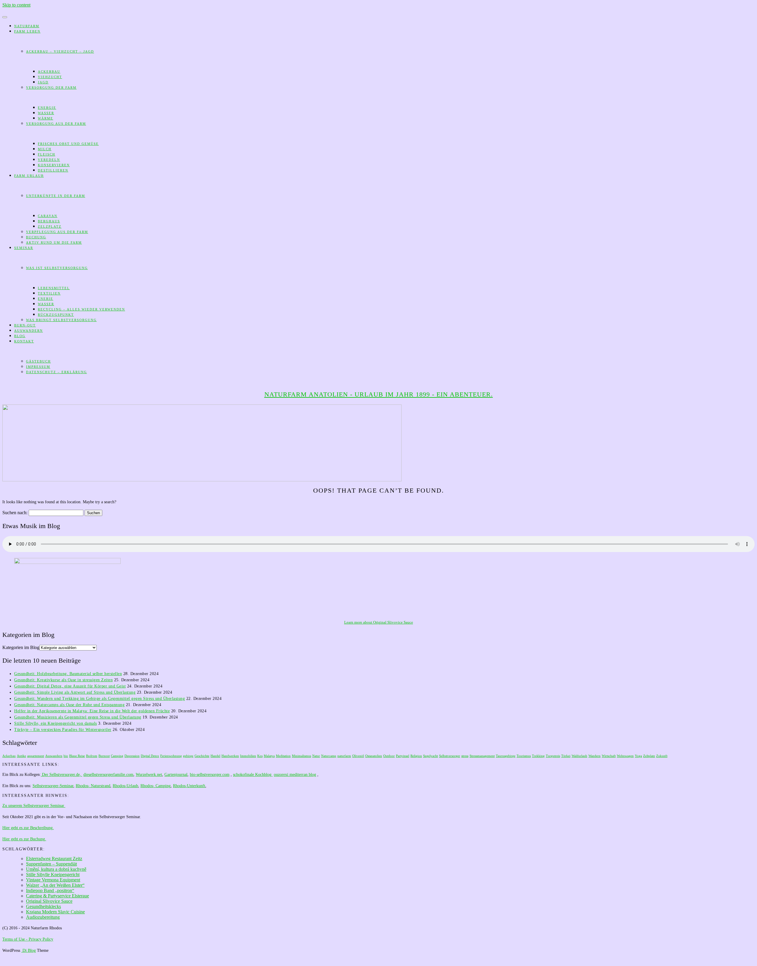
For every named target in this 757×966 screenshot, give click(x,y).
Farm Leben (27, 31)
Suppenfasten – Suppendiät (51, 863)
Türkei (565, 756)
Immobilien (248, 756)
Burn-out (25, 325)
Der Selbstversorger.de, (61, 774)
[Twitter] (9, 10)
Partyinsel (402, 756)
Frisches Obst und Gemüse (68, 143)
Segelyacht (430, 756)
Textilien (49, 293)
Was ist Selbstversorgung (57, 268)
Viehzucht (50, 77)
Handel (215, 756)
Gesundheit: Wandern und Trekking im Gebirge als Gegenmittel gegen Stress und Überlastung (99, 698)
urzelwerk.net (150, 774)
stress (464, 756)
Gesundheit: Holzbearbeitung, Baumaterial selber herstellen (68, 673)
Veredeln (49, 159)
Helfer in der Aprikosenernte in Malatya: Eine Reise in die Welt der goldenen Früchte (92, 711)
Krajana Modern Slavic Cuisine (55, 911)
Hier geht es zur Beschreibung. (28, 828)
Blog (19, 336)
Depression (132, 756)
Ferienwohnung (171, 756)
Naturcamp (328, 756)
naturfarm (344, 756)
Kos (260, 756)
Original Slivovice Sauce (49, 901)
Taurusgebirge (505, 756)
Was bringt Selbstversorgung (61, 320)
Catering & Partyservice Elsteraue (57, 895)
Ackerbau (49, 71)
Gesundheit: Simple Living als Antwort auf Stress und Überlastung (74, 692)
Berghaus (49, 221)
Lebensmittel (54, 288)
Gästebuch (38, 361)
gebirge (188, 756)
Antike (21, 756)
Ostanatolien (373, 756)
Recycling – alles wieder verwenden (81, 309)
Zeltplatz (649, 756)
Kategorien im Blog (20, 647)
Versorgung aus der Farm (56, 123)
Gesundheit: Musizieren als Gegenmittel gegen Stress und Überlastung (77, 717)
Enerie (45, 298)
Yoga (638, 756)
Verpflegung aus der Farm (57, 232)
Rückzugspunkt (56, 314)
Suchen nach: (15, 512)
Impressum (38, 366)
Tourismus (524, 756)
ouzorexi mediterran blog (295, 774)
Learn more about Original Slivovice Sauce (378, 622)
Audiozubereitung (43, 917)
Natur (316, 756)
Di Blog (28, 950)
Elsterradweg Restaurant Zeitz (54, 858)
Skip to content (16, 4)
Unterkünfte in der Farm (55, 196)
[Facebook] (4, 10)
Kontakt (24, 341)
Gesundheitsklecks (43, 906)
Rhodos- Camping (155, 786)
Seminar (23, 248)
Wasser (46, 113)
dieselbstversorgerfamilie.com (108, 774)
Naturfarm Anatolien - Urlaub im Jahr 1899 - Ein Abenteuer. (378, 394)
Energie (47, 107)
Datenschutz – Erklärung (56, 372)
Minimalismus (301, 756)
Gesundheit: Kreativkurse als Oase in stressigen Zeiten (63, 680)
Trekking (538, 756)
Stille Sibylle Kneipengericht (53, 874)
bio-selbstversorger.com (209, 774)
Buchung (36, 237)
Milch (44, 149)
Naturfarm (26, 26)
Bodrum (91, 756)
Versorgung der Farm (51, 87)
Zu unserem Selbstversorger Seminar (33, 805)
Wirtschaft (609, 756)
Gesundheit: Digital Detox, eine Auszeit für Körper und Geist (70, 686)
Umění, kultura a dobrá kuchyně (56, 869)
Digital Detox (150, 756)
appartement (35, 756)
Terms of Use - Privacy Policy (27, 939)
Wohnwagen (625, 756)
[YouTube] (13, 10)
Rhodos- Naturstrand (93, 786)
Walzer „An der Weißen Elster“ (55, 885)
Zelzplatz (50, 226)
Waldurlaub (579, 756)
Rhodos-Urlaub (125, 786)
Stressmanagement (482, 756)
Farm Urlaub (29, 175)
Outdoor (389, 756)
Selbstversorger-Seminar (53, 786)
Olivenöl (358, 756)
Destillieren (53, 170)
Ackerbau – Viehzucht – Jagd (60, 51)
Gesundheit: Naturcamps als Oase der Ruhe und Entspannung (69, 705)
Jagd (43, 82)
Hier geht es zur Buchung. (24, 839)
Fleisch (46, 154)
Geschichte (202, 756)
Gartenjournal (175, 774)
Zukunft (661, 756)
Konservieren (54, 165)
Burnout (104, 756)
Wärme (45, 118)
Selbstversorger (449, 756)
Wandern (594, 756)
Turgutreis (553, 756)
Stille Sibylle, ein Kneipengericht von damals (55, 723)
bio (66, 756)
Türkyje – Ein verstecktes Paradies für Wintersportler (62, 729)
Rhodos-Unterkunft (189, 786)
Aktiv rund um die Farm (54, 242)
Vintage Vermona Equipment (53, 879)
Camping (117, 756)
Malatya (269, 756)
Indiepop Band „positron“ (50, 890)
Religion (416, 756)
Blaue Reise (77, 756)
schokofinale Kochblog (253, 774)
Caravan (47, 216)
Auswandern (28, 330)
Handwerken (230, 756)
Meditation (283, 756)
